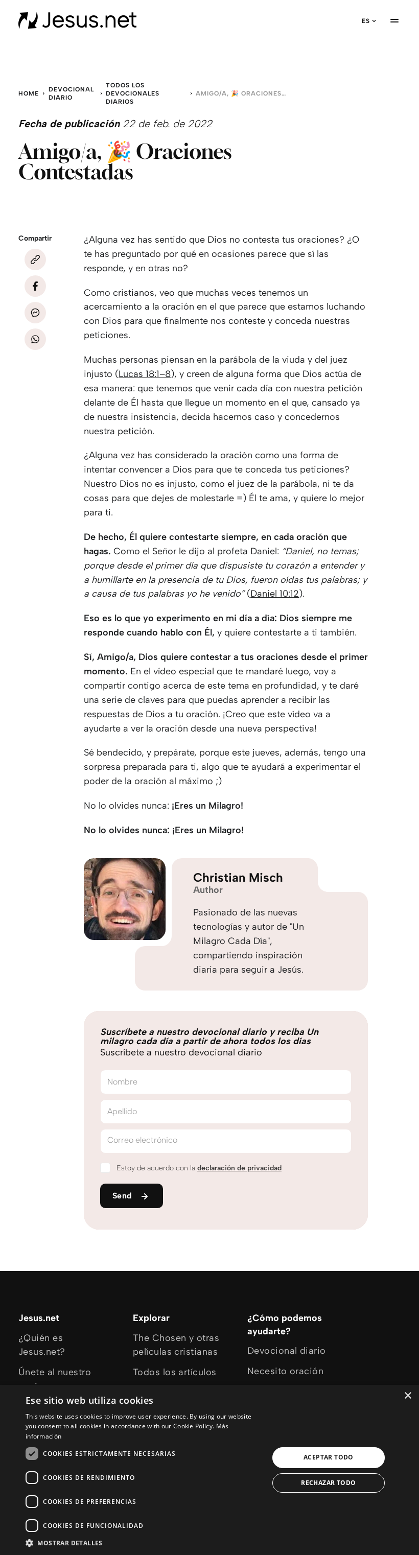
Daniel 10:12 (274, 593)
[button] (144, 1542)
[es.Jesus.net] (77, 20)
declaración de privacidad (239, 1168)
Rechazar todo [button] (328, 1482)
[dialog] (209, 1470)
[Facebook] (35, 286)
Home (28, 93)
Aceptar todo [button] (329, 1457)
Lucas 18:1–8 (145, 374)
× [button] (407, 1396)
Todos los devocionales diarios (132, 93)
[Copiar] (35, 259)
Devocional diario (71, 93)
